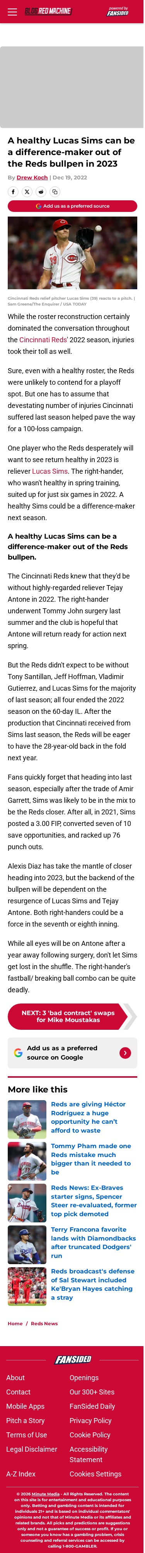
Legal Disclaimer (31, 1449)
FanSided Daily (92, 1406)
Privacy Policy (91, 1420)
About (15, 1378)
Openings (84, 1378)
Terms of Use (26, 1435)
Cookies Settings (95, 1474)
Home (15, 1323)
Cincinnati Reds (43, 340)
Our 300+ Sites (92, 1392)
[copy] (54, 191)
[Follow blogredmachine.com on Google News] (125, 1053)
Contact (18, 1392)
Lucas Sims (50, 471)
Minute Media (46, 1494)
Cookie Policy (90, 1435)
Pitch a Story (25, 1420)
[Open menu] (12, 11)
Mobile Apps (25, 1406)
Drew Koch (32, 177)
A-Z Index (21, 1474)
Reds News (44, 1323)
